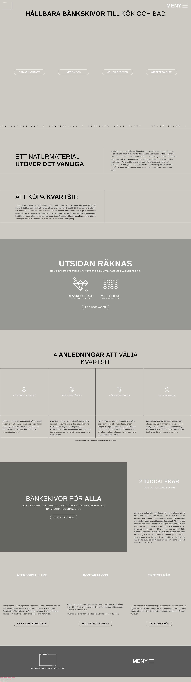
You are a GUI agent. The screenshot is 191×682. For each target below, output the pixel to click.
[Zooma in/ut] (1, 678)
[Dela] (9, 678)
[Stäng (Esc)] (13, 678)
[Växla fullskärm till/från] (5, 678)
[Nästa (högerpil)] (5, 681)
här (50, 213)
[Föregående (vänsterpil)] (1, 681)
